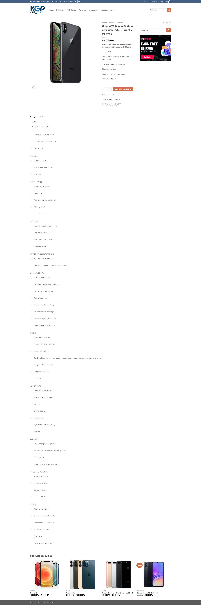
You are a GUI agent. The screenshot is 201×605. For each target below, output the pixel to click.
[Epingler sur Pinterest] (115, 104)
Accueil (51, 10)
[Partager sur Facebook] (104, 104)
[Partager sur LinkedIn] (119, 104)
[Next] (170, 580)
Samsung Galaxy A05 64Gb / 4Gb (147, 593)
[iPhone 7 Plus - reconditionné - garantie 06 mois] (118, 574)
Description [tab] (33, 117)
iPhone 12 (33, 593)
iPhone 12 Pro (70, 593)
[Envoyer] (169, 10)
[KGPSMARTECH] (38, 10)
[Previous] (30, 580)
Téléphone (112, 23)
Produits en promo (107, 10)
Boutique (144, 2)
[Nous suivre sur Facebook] (75, 1)
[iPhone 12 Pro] (82, 574)
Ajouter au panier (123, 89)
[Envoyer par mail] (111, 104)
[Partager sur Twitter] (108, 104)
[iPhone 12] (47, 574)
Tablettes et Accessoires (88, 10)
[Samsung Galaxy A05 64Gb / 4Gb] (154, 574)
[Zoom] (33, 87)
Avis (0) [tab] (41, 117)
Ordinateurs (60, 10)
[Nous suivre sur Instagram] (78, 1)
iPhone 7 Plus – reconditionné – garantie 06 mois (117, 593)
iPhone (120, 23)
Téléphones (71, 10)
